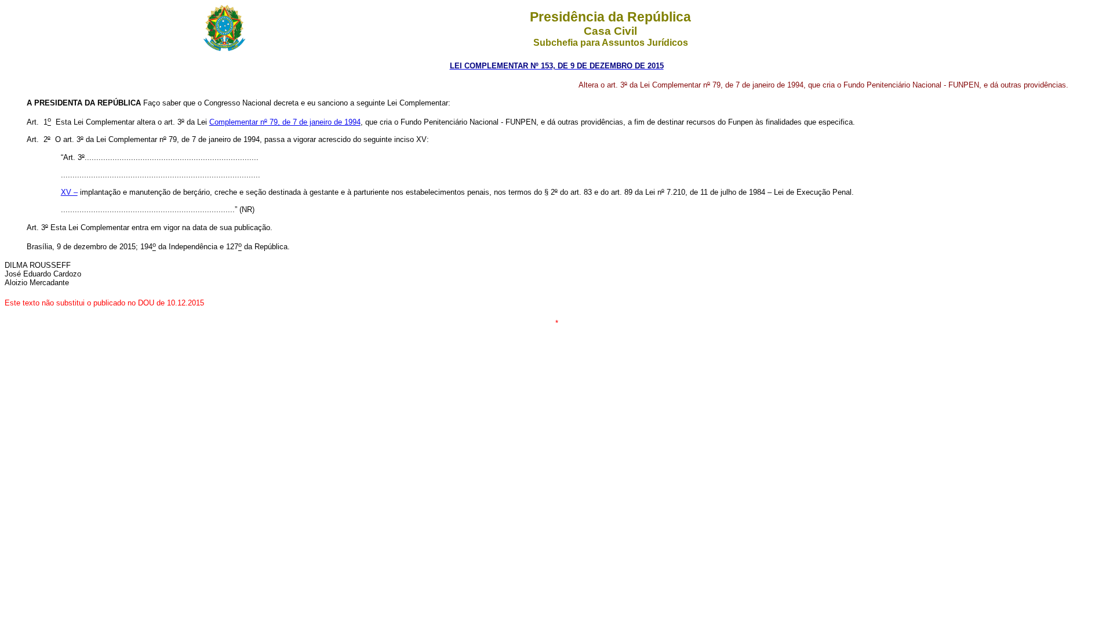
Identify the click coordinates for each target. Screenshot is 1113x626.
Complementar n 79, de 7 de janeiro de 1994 (285, 122)
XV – (69, 192)
